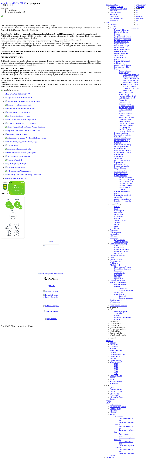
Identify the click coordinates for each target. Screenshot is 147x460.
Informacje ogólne (120, 312)
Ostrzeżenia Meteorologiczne (115, 231)
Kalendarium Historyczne (114, 235)
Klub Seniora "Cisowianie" (114, 394)
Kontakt (117, 319)
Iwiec (116, 209)
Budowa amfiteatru (125, 178)
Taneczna (117, 447)
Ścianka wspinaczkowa (118, 329)
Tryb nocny (140, 7)
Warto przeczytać (116, 362)
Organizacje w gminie (117, 255)
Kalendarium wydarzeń (118, 407)
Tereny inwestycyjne (121, 242)
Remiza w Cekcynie (125, 183)
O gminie (113, 26)
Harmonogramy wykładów (115, 410)
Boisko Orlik (114, 325)
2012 (116, 372)
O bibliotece (114, 346)
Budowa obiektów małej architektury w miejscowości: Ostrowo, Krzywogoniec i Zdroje (122, 64)
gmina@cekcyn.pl (7, 3)
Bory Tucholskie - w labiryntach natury (121, 175)
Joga (115, 432)
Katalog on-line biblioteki (115, 357)
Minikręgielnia (115, 331)
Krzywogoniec (119, 211)
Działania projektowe (126, 290)
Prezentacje (114, 20)
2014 (116, 368)
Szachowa (117, 440)
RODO (112, 379)
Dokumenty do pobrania (122, 317)
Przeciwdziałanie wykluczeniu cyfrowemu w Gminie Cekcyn (122, 170)
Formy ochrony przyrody (118, 244)
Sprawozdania (119, 279)
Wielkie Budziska (120, 220)
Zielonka (117, 228)
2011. (116, 374)
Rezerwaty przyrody (121, 251)
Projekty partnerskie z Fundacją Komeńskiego (118, 281)
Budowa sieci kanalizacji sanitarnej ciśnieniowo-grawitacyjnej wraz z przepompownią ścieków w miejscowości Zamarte (122, 148)
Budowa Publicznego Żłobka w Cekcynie (121, 31)
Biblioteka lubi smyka (117, 354)
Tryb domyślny (141, 5)
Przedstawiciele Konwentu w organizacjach (115, 14)
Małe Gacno (118, 214)
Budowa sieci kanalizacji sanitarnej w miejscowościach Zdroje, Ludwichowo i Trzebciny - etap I (123, 199)
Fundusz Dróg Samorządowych (124, 101)
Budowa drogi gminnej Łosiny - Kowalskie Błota (126, 110)
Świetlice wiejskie (116, 205)
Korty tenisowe (115, 321)
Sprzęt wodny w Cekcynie (124, 188)
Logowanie (135, 28)
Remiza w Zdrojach (125, 185)
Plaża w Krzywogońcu (126, 179)
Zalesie (116, 224)
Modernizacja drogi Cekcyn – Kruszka (125, 114)
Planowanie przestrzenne (118, 306)
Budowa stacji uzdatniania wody (120, 163)
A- (137, 20)
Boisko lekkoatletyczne (118, 327)
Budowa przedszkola (121, 166)
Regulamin (118, 275)
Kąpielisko (113, 339)
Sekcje (112, 414)
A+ (137, 24)
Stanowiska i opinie (116, 18)
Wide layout (140, 18)
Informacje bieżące (116, 7)
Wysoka (117, 222)
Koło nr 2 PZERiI (116, 391)
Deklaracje (113, 413)
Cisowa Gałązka (115, 360)
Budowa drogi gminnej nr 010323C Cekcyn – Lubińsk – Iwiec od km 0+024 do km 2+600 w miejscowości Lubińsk (131, 78)
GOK (112, 387)
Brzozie (117, 207)
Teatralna (117, 424)
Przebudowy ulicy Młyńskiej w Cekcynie (126, 105)
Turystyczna (118, 416)
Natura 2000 (118, 246)
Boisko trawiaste (115, 323)
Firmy (112, 257)
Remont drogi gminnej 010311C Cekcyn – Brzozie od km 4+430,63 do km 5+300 (131, 87)
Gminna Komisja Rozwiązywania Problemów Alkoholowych (116, 262)
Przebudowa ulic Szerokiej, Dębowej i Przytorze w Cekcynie (126, 129)
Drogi (116, 69)
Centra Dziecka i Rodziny (120, 285)
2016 (116, 364)
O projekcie (123, 288)
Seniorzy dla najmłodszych (119, 293)
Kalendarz (117, 315)
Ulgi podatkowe (119, 240)
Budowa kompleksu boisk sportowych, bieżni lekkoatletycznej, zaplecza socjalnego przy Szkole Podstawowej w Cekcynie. (122, 138)
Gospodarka (114, 238)
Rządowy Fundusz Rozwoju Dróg (125, 72)
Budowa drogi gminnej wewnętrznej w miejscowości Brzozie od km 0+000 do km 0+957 (127, 95)
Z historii (113, 348)
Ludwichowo (118, 212)
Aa (137, 11)
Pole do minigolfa (116, 333)
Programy (117, 277)
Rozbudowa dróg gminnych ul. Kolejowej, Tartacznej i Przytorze (127, 123)
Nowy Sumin (118, 216)
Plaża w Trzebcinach (126, 181)
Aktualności (114, 24)
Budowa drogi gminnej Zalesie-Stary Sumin (126, 118)
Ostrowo (117, 218)
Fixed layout (140, 16)
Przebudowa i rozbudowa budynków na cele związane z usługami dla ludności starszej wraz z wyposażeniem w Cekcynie (122, 53)
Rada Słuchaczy (115, 405)
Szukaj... (10, 90)
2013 (116, 370)
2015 (116, 366)
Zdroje (116, 226)
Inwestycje (113, 28)
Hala (111, 310)
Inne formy (118, 253)
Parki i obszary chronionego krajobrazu (122, 248)
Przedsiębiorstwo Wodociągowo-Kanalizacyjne (116, 302)
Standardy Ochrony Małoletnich (116, 382)
